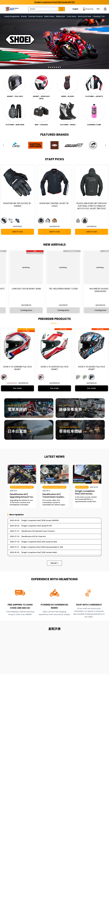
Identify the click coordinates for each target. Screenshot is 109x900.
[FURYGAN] (93, 145)
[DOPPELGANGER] (35, 145)
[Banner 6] (58, 67)
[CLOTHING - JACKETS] (94, 83)
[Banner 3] (52, 67)
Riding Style (60, 16)
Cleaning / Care (99, 16)
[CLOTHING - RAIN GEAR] (15, 111)
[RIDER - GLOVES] (67, 83)
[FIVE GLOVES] (73, 145)
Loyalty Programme (11, 16)
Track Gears (71, 16)
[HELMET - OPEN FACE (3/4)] (41, 83)
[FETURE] (54, 145)
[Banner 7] (60, 67)
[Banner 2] (50, 67)
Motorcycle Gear (84, 16)
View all (54, 563)
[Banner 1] (48, 67)
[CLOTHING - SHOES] (67, 111)
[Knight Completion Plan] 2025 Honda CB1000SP (54, 2)
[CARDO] (16, 145)
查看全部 (54, 323)
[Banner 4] (54, 67)
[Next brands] (105, 145)
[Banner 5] (56, 67)
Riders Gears (49, 16)
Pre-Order (33, 388)
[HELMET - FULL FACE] (15, 83)
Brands (24, 16)
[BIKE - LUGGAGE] (41, 111)
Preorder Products (35, 16)
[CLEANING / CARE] (94, 111)
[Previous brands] (3, 145)
